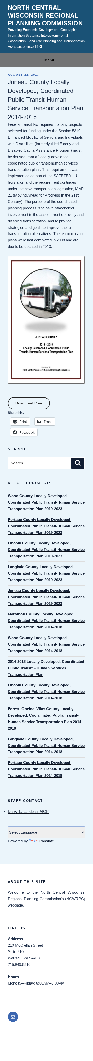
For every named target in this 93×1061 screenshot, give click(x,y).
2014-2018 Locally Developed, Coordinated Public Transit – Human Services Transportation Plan (46, 668)
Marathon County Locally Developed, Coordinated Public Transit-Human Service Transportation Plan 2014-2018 (46, 620)
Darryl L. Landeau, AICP (28, 811)
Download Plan (29, 403)
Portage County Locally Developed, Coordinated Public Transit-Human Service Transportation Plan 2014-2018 (46, 769)
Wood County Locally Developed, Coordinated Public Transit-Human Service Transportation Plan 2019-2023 (46, 502)
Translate (46, 841)
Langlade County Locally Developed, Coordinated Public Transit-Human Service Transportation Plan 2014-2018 (46, 745)
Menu (49, 60)
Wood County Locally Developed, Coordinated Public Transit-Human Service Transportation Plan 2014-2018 (46, 644)
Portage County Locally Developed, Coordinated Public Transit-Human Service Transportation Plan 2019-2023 (46, 526)
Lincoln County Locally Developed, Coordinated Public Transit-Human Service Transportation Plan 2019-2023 (46, 549)
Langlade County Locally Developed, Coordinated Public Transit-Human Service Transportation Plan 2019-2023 (46, 573)
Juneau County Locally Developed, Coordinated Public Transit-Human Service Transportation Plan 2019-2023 (46, 597)
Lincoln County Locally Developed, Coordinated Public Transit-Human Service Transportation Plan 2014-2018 (46, 691)
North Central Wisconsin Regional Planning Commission (45, 15)
